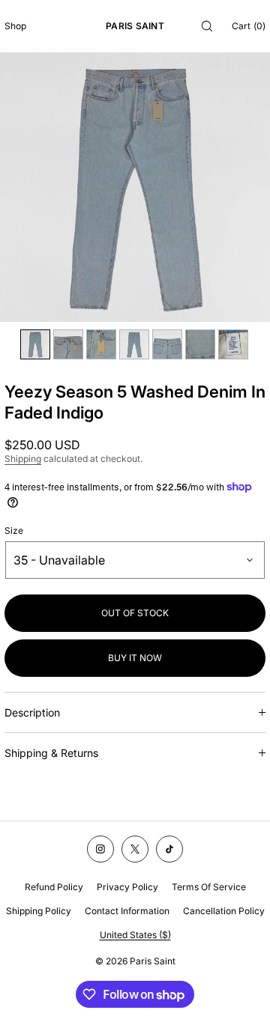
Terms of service (209, 886)
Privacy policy (127, 886)
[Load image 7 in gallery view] (233, 344)
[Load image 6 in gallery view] (200, 344)
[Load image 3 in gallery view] (101, 344)
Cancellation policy (224, 910)
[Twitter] (135, 849)
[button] (207, 26)
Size (13, 531)
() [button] (249, 25)
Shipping (22, 458)
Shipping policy (38, 910)
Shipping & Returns (51, 752)
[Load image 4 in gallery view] (134, 344)
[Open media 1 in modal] (135, 187)
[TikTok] (169, 849)
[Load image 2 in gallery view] (68, 344)
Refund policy (54, 886)
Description (32, 712)
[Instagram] (100, 849)
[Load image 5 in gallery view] (167, 344)
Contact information (127, 910)
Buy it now (135, 657)
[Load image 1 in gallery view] (35, 344)
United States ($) (135, 934)
